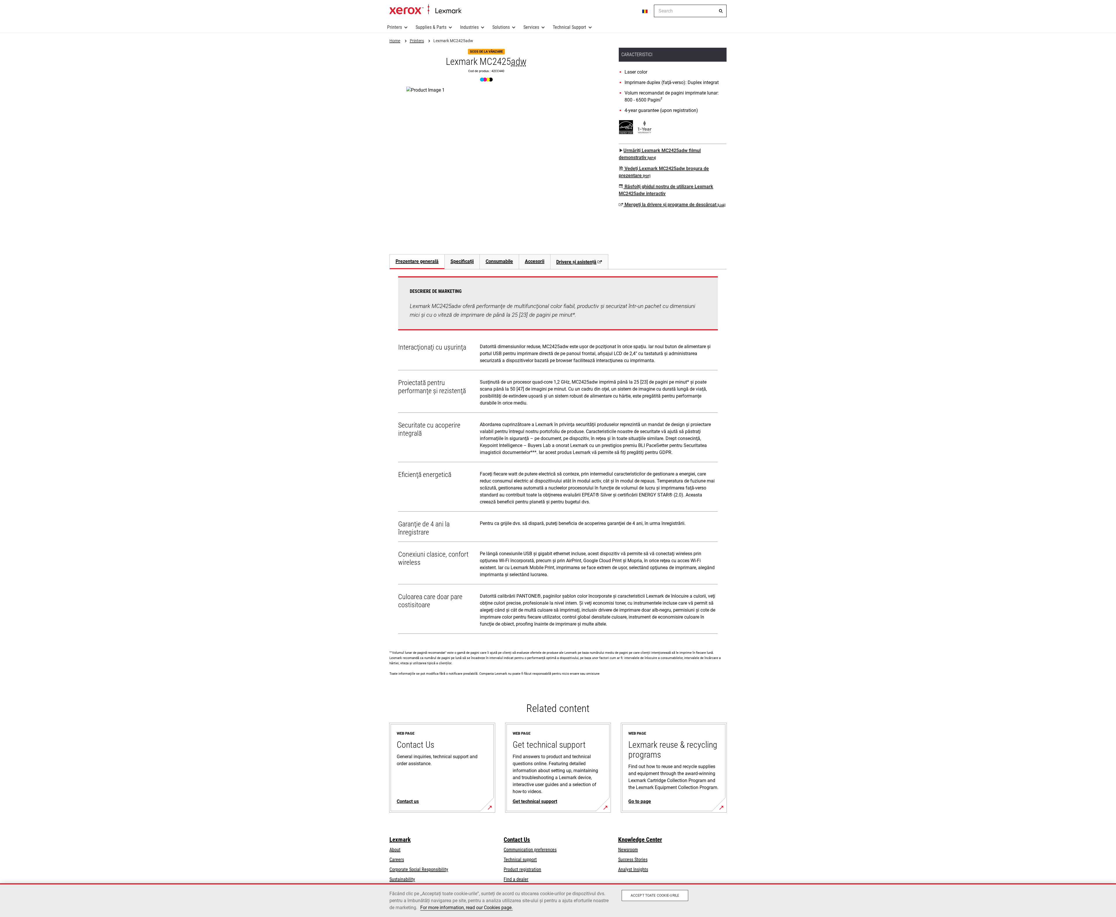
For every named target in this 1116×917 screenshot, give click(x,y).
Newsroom (628, 849)
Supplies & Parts (431, 27)
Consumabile (499, 261)
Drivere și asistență (576, 262)
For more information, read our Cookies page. (466, 907)
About (394, 849)
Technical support (520, 859)
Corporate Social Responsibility (418, 869)
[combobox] (690, 11)
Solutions (501, 27)
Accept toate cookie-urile (655, 895)
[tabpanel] (558, 456)
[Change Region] (645, 11)
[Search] (721, 11)
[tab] (416, 261)
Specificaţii (462, 261)
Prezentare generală (417, 261)
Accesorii (534, 261)
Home (425, 10)
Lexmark (400, 839)
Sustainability (402, 879)
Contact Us (517, 839)
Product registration (522, 869)
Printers (394, 27)
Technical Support (569, 27)
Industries (469, 27)
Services (531, 27)
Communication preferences (530, 849)
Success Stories (633, 859)
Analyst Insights (633, 869)
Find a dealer (516, 879)
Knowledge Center (640, 839)
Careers (396, 859)
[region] (558, 900)
